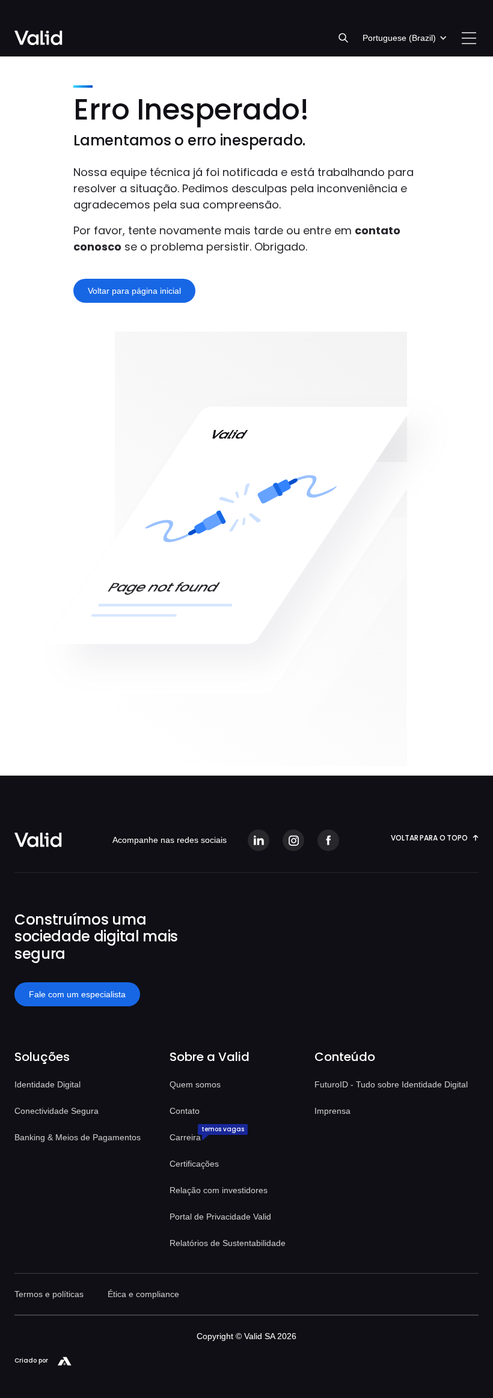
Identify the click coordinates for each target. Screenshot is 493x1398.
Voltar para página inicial (134, 291)
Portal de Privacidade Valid (220, 1216)
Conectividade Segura (56, 1111)
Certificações (194, 1164)
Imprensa (332, 1111)
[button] (405, 38)
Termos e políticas (49, 1294)
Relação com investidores (219, 1190)
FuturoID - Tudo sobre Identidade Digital (391, 1084)
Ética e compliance (143, 1294)
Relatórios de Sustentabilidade (228, 1243)
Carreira (185, 1137)
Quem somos (195, 1084)
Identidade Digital (47, 1084)
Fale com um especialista (77, 994)
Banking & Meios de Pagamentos (77, 1137)
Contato (185, 1111)
